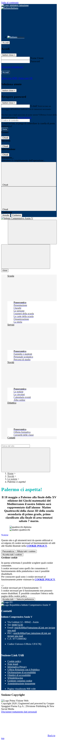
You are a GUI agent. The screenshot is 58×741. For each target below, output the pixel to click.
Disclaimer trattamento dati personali (19, 711)
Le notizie (12, 479)
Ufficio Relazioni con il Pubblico (23, 669)
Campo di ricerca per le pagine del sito (20, 443)
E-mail (33, 106)
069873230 (17, 625)
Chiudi (5, 138)
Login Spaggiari (24, 117)
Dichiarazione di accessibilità (21, 672)
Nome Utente (37, 58)
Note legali (12, 664)
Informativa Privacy (17, 667)
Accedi (5, 43)
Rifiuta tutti (26, 551)
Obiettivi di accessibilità (19, 675)
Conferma (16, 215)
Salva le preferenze (25, 599)
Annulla (5, 215)
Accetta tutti (12, 554)
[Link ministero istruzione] (15, 5)
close (4, 270)
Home (10, 473)
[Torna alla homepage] (29, 218)
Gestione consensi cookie (19, 680)
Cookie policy (14, 661)
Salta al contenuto (10, 2)
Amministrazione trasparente (21, 683)
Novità (10, 476)
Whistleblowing (15, 678)
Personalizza (8, 551)
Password (35, 61)
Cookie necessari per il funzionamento (20, 588)
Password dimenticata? (12, 67)
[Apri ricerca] (32, 232)
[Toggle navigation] (25, 256)
